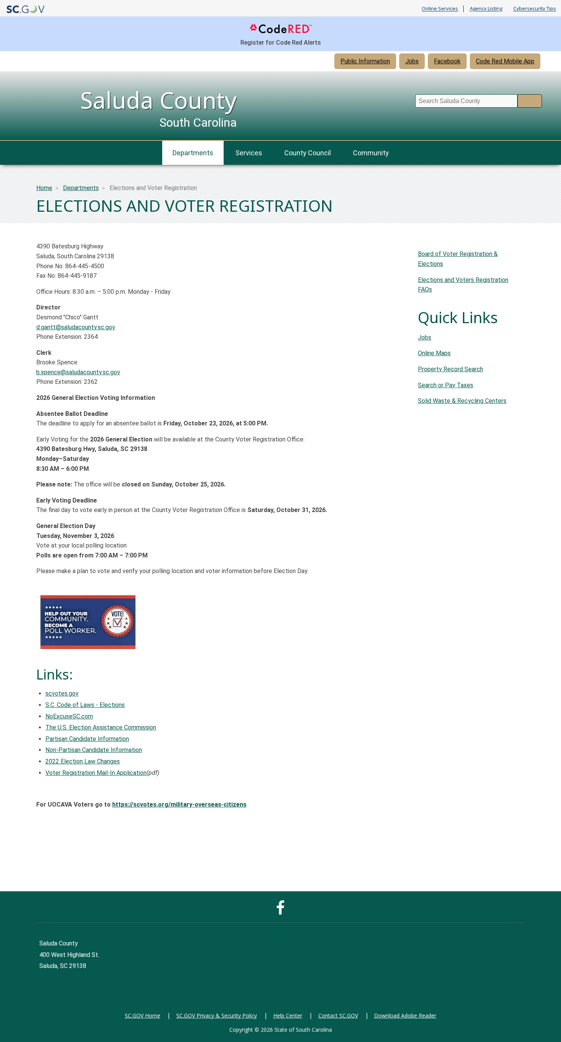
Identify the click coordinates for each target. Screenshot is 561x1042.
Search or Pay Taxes (445, 385)
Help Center (287, 1015)
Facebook (447, 61)
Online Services (440, 8)
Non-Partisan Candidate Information (93, 750)
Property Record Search (450, 369)
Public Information (365, 61)
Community (371, 153)
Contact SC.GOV (338, 1015)
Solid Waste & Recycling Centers (462, 400)
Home (44, 188)
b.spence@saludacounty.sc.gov (78, 372)
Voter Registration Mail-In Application (96, 772)
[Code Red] (280, 32)
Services (248, 153)
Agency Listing (486, 8)
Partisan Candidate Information (87, 738)
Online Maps (434, 353)
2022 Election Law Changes (82, 761)
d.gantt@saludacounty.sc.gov (75, 327)
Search (529, 101)
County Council (307, 153)
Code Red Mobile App (505, 61)
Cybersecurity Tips (534, 8)
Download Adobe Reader (405, 1015)
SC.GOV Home (142, 1015)
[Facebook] (282, 911)
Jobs (412, 61)
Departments (192, 153)
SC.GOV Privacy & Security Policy (216, 1015)
